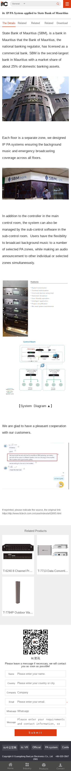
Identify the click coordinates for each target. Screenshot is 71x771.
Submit (36, 732)
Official (37, 747)
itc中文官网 (9, 747)
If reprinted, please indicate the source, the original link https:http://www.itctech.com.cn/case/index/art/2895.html (31, 512)
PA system (51, 747)
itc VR (24, 747)
